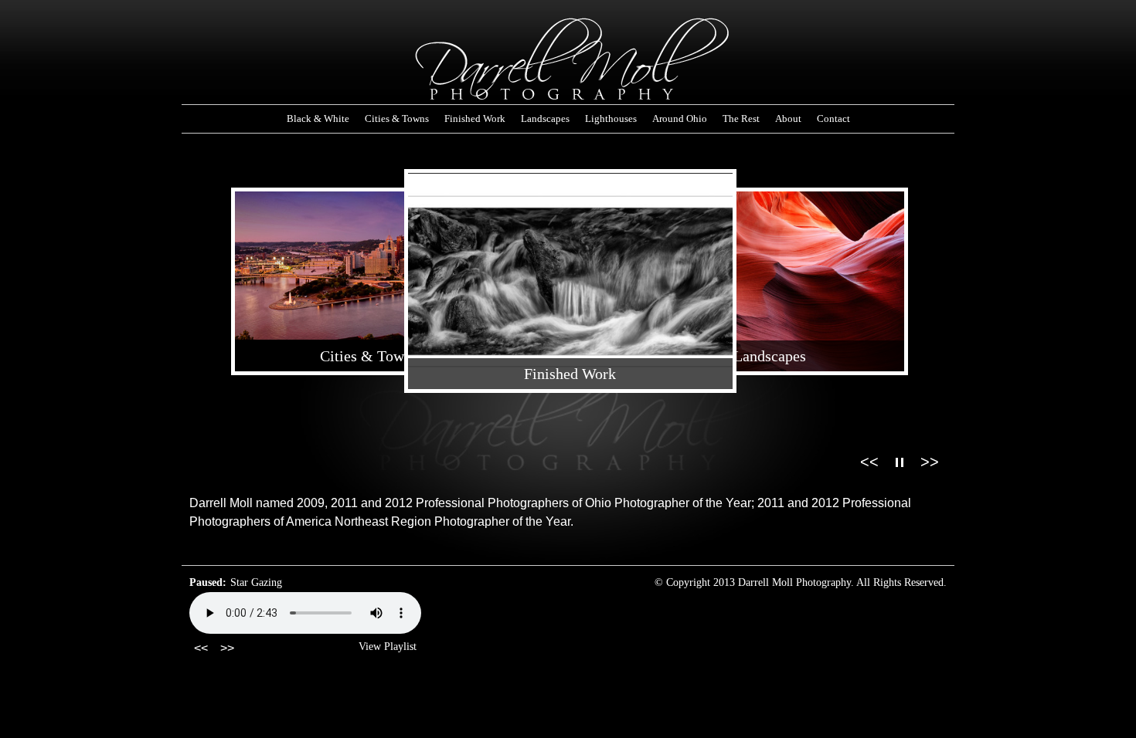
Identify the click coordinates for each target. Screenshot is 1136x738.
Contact (833, 118)
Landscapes (545, 118)
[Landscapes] (770, 284)
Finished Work (474, 118)
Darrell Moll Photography (568, 59)
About (788, 118)
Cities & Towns (397, 118)
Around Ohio (679, 118)
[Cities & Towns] (370, 268)
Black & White (318, 118)
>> (929, 461)
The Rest (741, 118)
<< (869, 461)
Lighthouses (611, 118)
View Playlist (388, 646)
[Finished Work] (570, 284)
